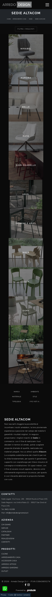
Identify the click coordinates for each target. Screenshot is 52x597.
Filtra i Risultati (26, 29)
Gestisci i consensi (23, 595)
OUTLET (4, 571)
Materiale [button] (16, 397)
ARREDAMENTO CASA (10, 557)
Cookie (10, 595)
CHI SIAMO (6, 524)
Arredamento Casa (19, 19)
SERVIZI (4, 528)
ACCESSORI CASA (9, 561)
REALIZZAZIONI (7, 538)
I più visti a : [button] (34, 402)
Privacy (3, 595)
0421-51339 (10, 509)
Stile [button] (35, 397)
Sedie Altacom (40, 19)
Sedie (31, 19)
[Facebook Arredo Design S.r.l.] (25, 584)
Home (9, 19)
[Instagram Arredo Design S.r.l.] (28, 584)
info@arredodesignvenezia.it (17, 513)
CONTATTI (5, 542)
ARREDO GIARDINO (9, 568)
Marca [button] (17, 392)
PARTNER (5, 535)
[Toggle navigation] (47, 4)
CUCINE (4, 554)
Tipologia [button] (16, 402)
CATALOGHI (6, 531)
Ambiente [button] (35, 392)
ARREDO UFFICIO (8, 564)
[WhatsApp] (4, 588)
